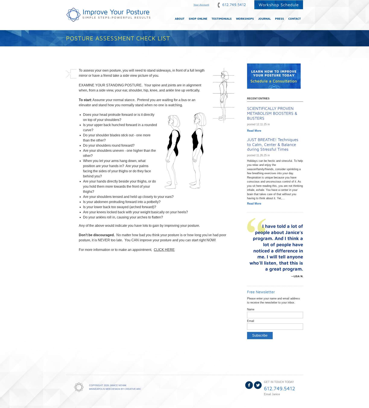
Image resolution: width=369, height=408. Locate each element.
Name (250, 309)
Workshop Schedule (279, 4)
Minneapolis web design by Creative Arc (115, 389)
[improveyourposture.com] (108, 15)
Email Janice (272, 394)
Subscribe (260, 335)
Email (250, 321)
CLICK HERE (164, 250)
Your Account (201, 4)
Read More (254, 130)
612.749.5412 (233, 4)
